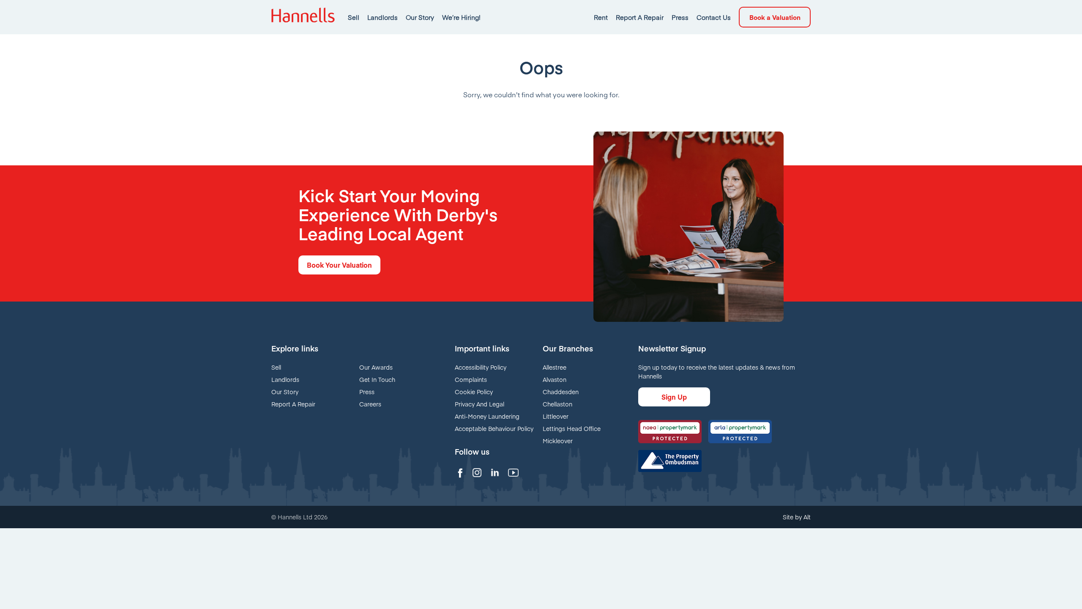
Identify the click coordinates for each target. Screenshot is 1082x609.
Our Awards (376, 367)
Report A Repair (640, 17)
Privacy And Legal (479, 404)
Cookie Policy (474, 391)
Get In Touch (377, 379)
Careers (370, 404)
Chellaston (557, 404)
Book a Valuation (775, 17)
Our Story (420, 17)
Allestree (554, 367)
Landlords (382, 17)
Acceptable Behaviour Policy (494, 428)
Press (680, 17)
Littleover (555, 416)
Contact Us (714, 17)
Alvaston (554, 379)
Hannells (303, 17)
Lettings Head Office (572, 428)
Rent (601, 17)
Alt (807, 517)
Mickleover (558, 440)
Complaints (471, 379)
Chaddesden (561, 391)
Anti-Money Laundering (487, 416)
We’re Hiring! (461, 17)
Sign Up (674, 396)
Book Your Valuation (339, 264)
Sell (353, 17)
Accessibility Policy (480, 367)
